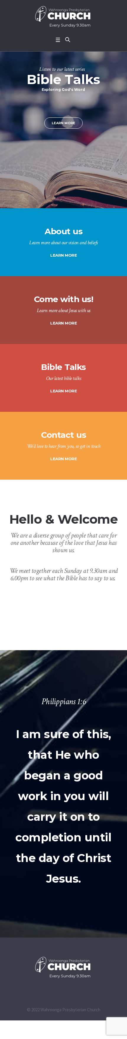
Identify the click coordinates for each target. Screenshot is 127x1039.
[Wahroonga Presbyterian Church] (63, 17)
